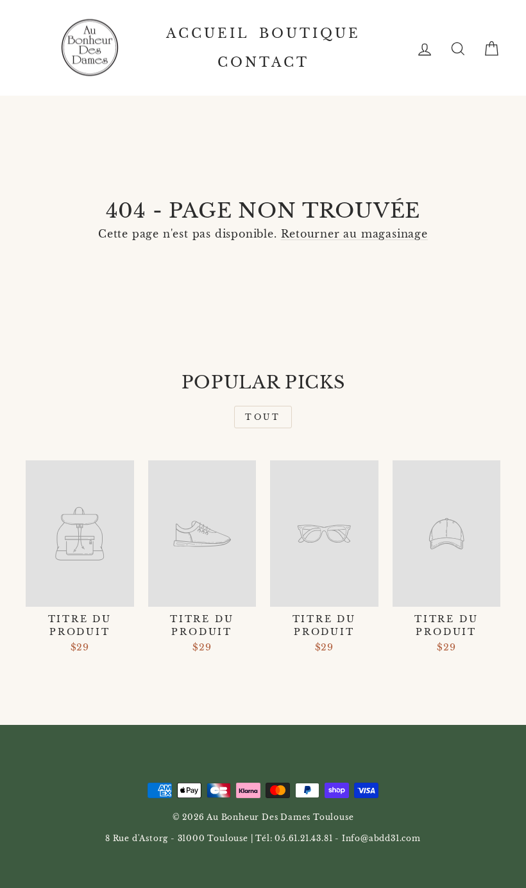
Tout (262, 417)
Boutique (310, 33)
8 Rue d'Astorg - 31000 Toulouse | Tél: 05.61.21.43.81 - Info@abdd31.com (263, 838)
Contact (263, 62)
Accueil (208, 33)
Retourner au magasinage (354, 233)
